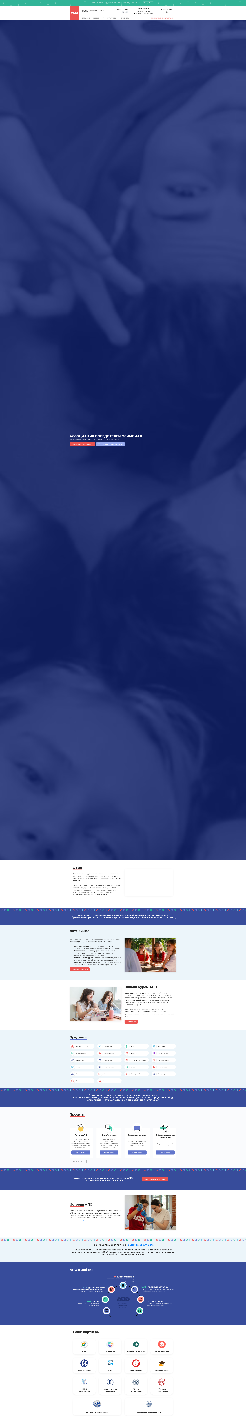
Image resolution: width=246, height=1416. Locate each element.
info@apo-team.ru (144, 11)
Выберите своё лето (80, 969)
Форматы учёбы (109, 18)
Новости (96, 18)
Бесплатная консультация (162, 18)
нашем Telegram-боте (140, 1244)
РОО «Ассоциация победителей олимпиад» (93, 11)
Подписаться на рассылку (112, 444)
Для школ (86, 18)
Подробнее (148, 3)
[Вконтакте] (123, 12)
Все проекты (77, 1161)
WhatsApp (149, 13)
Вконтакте (139, 13)
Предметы (125, 18)
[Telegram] (126, 12)
